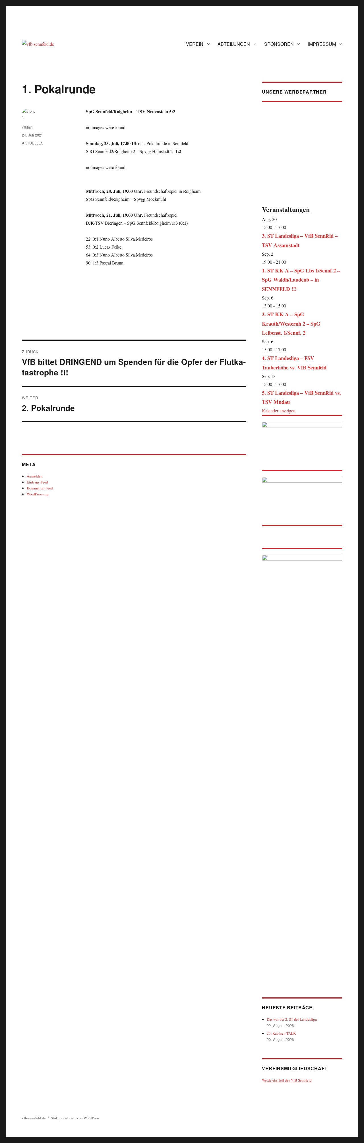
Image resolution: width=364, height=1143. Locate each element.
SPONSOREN (279, 44)
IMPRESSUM (322, 44)
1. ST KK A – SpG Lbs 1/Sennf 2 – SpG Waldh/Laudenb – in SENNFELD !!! (301, 279)
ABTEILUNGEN (234, 44)
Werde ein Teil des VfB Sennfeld (287, 1080)
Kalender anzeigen (278, 411)
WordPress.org (38, 494)
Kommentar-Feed (40, 488)
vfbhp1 (27, 127)
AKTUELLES (33, 143)
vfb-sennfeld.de (34, 1118)
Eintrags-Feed (37, 482)
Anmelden (35, 476)
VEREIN (194, 44)
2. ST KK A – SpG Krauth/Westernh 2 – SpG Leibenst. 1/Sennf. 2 (291, 323)
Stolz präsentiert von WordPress (75, 1118)
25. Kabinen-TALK (281, 1033)
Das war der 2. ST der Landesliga (292, 1019)
